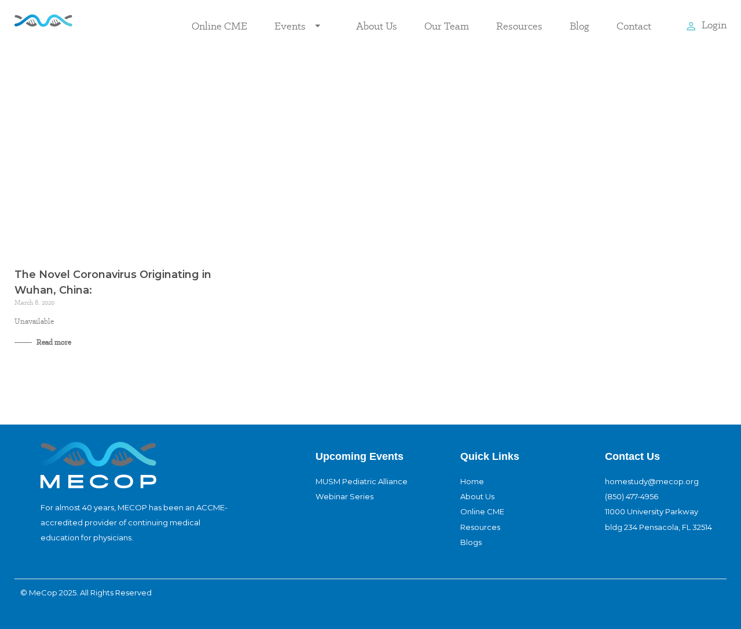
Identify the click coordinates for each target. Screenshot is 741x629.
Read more (53, 342)
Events (290, 25)
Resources (519, 25)
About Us (376, 25)
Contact (634, 25)
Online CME (219, 25)
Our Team (446, 25)
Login (714, 24)
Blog (579, 25)
